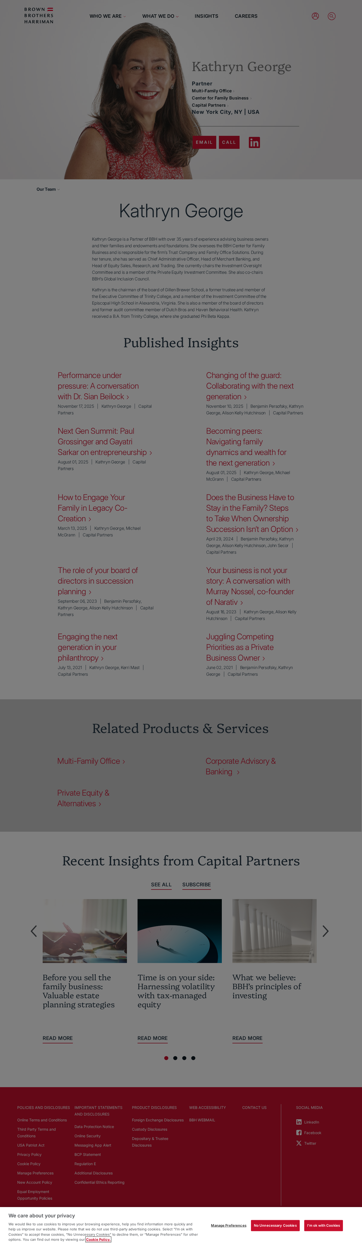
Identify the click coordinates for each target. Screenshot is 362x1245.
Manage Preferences (228, 1225)
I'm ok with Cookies (323, 1225)
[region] (181, 1226)
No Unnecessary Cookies (275, 1225)
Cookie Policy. (98, 1239)
